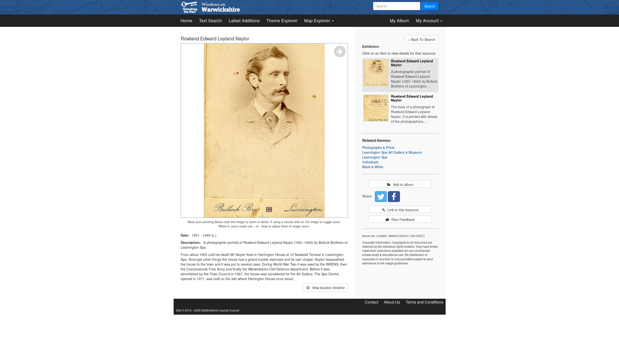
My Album (399, 20)
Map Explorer (317, 20)
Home (186, 20)
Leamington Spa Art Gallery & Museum (392, 152)
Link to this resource (403, 209)
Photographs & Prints (378, 147)
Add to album (403, 184)
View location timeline (328, 287)
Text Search (210, 20)
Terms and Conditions (424, 302)
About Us (392, 302)
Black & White (372, 166)
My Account (428, 20)
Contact (371, 302)
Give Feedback (403, 219)
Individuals (370, 162)
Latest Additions (244, 20)
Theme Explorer (281, 20)
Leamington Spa (374, 157)
